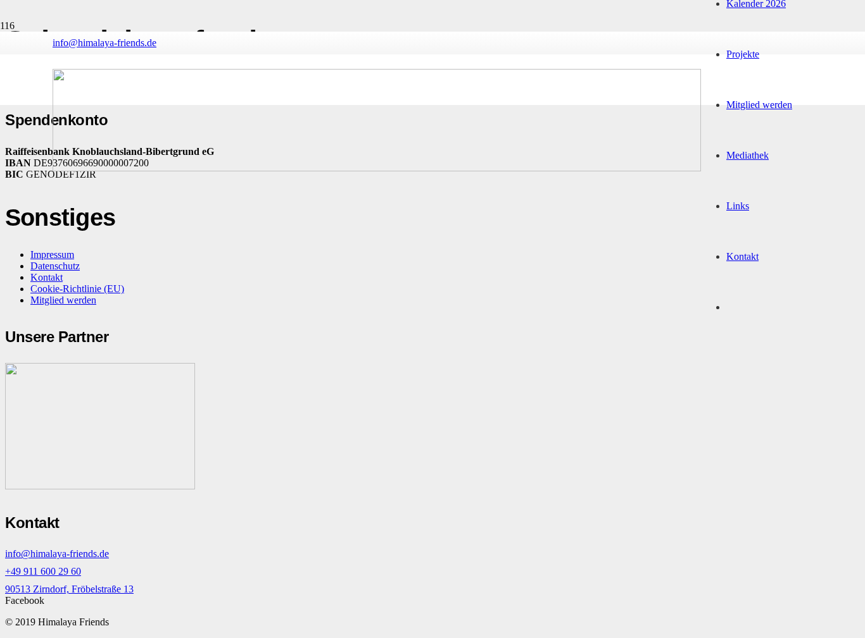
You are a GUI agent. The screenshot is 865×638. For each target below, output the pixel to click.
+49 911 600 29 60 (43, 571)
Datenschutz (55, 266)
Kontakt (46, 277)
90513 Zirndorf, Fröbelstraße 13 (69, 589)
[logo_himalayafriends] (377, 168)
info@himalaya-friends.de (57, 553)
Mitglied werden (63, 300)
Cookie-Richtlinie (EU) (77, 288)
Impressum (52, 254)
